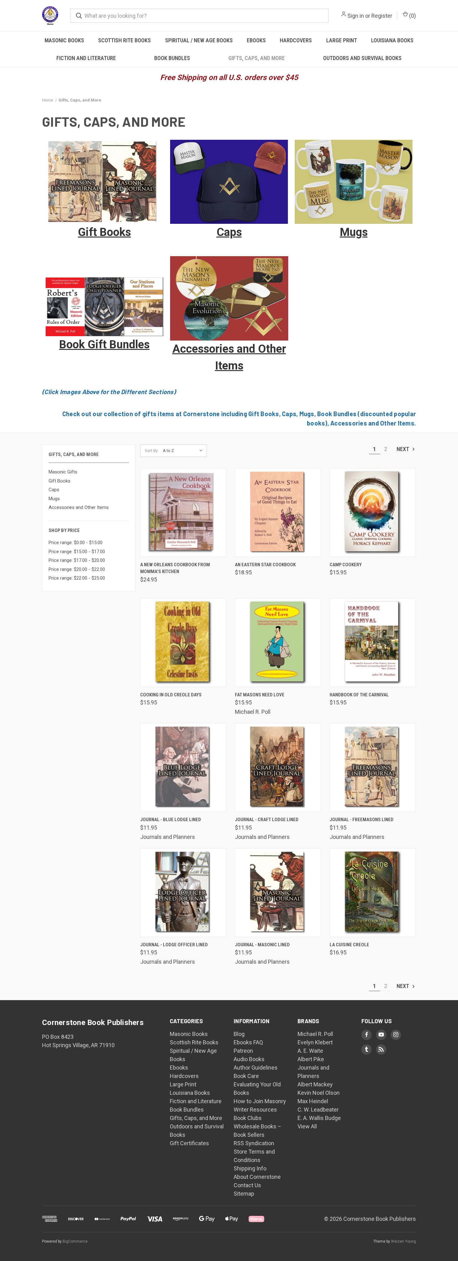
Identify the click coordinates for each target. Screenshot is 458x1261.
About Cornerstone (257, 1177)
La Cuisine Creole (349, 945)
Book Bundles (172, 58)
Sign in (355, 15)
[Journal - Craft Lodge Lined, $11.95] (278, 767)
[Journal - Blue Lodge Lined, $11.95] (183, 767)
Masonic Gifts (63, 472)
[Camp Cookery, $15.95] (373, 512)
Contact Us (247, 1185)
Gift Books (59, 481)
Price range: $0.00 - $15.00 (76, 542)
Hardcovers (296, 40)
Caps (54, 489)
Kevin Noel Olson (319, 1092)
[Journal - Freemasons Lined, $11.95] (373, 767)
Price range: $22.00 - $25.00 (77, 578)
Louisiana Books (392, 40)
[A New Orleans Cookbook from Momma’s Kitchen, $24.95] (183, 512)
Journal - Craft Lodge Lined (266, 819)
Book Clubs (248, 1118)
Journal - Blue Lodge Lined (170, 819)
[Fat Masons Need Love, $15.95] (278, 643)
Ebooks (256, 40)
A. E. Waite (310, 1050)
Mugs (54, 498)
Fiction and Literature (86, 58)
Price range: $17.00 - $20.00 (77, 560)
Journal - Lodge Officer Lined (174, 945)
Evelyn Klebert (315, 1042)
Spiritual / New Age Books (199, 40)
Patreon (243, 1050)
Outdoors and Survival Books (362, 58)
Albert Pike (311, 1059)
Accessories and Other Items (79, 507)
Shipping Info (250, 1168)
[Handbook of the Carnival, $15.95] (373, 643)
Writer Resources (255, 1109)
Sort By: (152, 450)
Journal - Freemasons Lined (362, 819)
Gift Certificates (189, 1143)
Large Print (341, 40)
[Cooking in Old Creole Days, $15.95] (183, 643)
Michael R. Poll (315, 1034)
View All (307, 1126)
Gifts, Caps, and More (256, 58)
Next (403, 449)
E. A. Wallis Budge (319, 1118)
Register (381, 15)
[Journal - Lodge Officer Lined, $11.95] (183, 892)
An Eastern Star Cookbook (265, 564)
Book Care (246, 1076)
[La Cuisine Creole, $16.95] (373, 892)
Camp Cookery (346, 564)
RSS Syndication (254, 1143)
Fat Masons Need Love (259, 695)
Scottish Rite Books (124, 40)
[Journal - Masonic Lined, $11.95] (278, 892)
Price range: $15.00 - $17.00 (77, 551)
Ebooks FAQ (248, 1042)
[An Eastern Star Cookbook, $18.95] (278, 512)
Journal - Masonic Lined (262, 945)
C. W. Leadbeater (318, 1109)
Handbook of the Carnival (359, 695)
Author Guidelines (256, 1067)
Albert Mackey (315, 1084)
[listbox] (184, 451)
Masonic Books (64, 40)
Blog (239, 1034)
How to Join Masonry (260, 1101)
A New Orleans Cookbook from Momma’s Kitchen (175, 568)
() (412, 15)
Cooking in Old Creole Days (171, 695)
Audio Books (249, 1059)
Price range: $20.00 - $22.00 (77, 569)
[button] (104, 182)
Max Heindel (313, 1101)
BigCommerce (75, 1241)
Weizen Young (403, 1241)
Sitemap (244, 1193)
